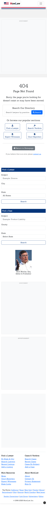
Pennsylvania (7, 492)
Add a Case (30, 467)
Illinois (41, 490)
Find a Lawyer (12, 128)
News (3, 476)
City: (3, 183)
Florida (35, 490)
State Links (6, 484)
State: (3, 192)
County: (4, 224)
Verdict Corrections (11, 496)
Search (38, 112)
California (14, 490)
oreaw (15, 3)
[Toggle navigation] (41, 3)
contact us (37, 154)
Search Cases (30, 459)
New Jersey (41, 492)
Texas (21, 490)
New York (28, 490)
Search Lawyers (8, 461)
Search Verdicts (35, 128)
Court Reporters (34, 137)
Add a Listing (7, 467)
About (27, 476)
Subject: (4, 175)
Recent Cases (30, 461)
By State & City (7, 459)
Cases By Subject (32, 464)
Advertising (33, 496)
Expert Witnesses (12, 137)
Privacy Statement (32, 481)
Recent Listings (7, 464)
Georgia (21, 492)
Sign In (28, 484)
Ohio (15, 492)
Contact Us (29, 479)
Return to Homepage (25, 148)
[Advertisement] (23, 46)
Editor (41, 496)
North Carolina (30, 492)
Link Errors (23, 496)
